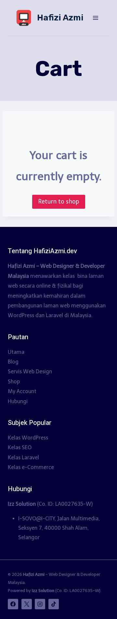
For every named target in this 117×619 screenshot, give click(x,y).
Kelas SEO (20, 447)
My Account (22, 391)
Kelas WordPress (28, 438)
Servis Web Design (30, 371)
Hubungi (18, 401)
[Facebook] (13, 604)
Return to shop (58, 201)
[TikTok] (53, 604)
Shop (14, 381)
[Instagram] (40, 604)
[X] (26, 604)
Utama (16, 352)
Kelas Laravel (23, 457)
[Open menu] (95, 18)
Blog (13, 362)
